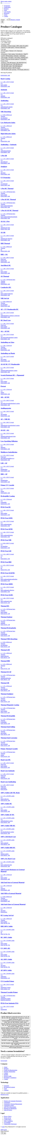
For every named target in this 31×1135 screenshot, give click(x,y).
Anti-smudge (4, 57)
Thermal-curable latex (20, 47)
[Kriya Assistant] (2, 1133)
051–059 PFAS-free (21, 62)
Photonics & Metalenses (10, 1108)
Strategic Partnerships (9, 1071)
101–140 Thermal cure (6, 64)
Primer (2, 59)
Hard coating (12, 54)
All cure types (4, 50)
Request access (5, 1094)
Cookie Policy (7, 1119)
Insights (6, 1074)
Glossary (6, 1090)
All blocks (3, 62)
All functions (4, 54)
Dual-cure (19, 50)
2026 (3, 1126)
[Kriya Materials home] (5, 3)
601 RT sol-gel (16, 68)
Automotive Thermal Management (13, 1104)
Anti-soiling (17, 57)
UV (15, 50)
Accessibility (7, 1122)
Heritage (6, 1068)
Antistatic (16, 55)
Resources (6, 13)
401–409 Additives (17, 66)
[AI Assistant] (9, 19)
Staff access (4, 1129)
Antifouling (22, 55)
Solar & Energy (8, 1110)
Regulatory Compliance (10, 1077)
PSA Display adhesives (23, 69)
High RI (25, 54)
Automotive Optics (9, 1105)
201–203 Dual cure (17, 64)
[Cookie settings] (5, 1133)
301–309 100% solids (6, 66)
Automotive (7, 1102)
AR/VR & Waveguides (10, 1107)
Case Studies (7, 11)
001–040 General (11, 62)
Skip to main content (6, 1)
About (5, 14)
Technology (7, 5)
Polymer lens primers (6, 68)
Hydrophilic (23, 59)
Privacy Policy (8, 1116)
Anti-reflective (19, 54)
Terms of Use (7, 1118)
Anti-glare (11, 57)
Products (6, 8)
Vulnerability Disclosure (10, 1124)
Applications (7, 7)
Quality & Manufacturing (10, 1070)
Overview (6, 1085)
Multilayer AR (24, 57)
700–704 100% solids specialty (8, 69)
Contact (6, 16)
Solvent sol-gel (11, 45)
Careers (6, 1073)
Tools (5, 10)
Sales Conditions (8, 1121)
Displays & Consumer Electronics (13, 1101)
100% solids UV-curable (22, 45)
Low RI (3, 55)
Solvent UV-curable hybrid (7, 47)
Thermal (11, 50)
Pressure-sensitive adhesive (12, 59)
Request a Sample (15, 19)
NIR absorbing (9, 55)
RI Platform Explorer (9, 1087)
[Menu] (2, 22)
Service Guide (7, 1076)
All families (4, 45)
